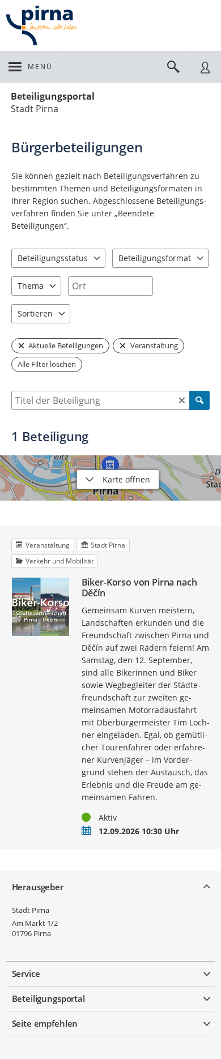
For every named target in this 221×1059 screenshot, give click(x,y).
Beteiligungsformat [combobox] (154, 258)
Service (26, 973)
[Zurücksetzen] (182, 400)
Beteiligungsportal (53, 96)
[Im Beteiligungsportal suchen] (173, 67)
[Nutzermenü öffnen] (205, 67)
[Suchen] (199, 400)
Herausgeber (37, 887)
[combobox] (110, 286)
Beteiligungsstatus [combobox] (53, 258)
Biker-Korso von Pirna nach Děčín (139, 588)
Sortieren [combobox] (35, 313)
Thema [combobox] (31, 285)
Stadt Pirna (30, 910)
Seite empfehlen (45, 1023)
